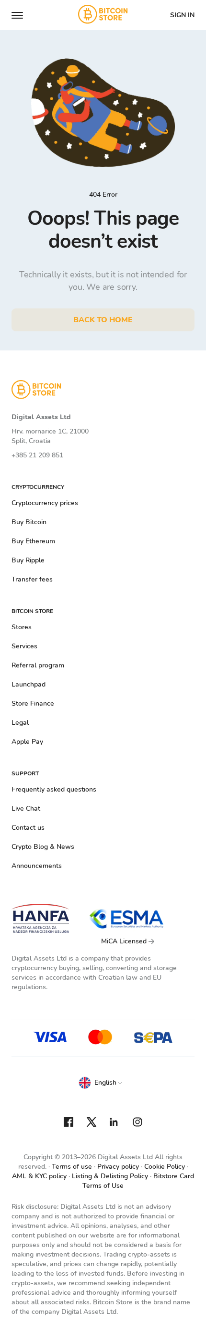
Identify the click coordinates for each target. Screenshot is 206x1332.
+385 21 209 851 (37, 455)
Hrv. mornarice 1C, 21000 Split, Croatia (50, 436)
